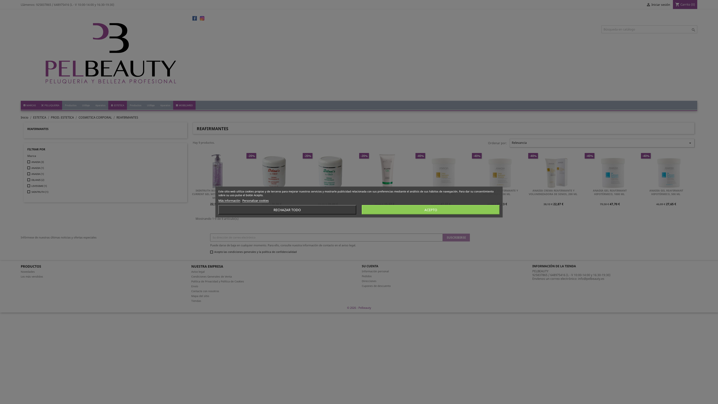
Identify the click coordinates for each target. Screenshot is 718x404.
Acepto (430, 210)
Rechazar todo (287, 210)
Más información (229, 200)
